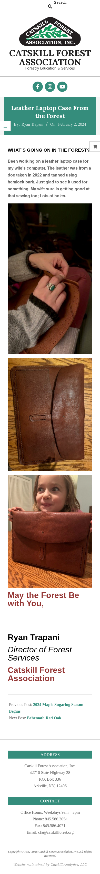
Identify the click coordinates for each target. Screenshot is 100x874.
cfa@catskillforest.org (56, 832)
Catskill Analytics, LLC (69, 864)
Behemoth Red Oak (44, 718)
